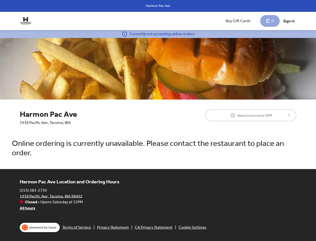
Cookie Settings (192, 227)
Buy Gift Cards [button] (238, 20)
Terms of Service (76, 227)
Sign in (289, 21)
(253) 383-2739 (33, 190)
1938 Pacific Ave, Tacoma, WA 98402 (51, 196)
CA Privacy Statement (154, 227)
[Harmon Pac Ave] (26, 21)
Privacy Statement (113, 227)
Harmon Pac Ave (158, 6)
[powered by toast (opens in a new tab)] (40, 227)
